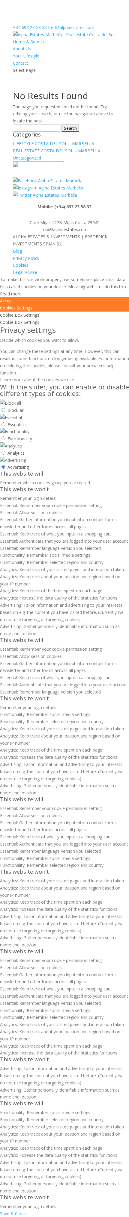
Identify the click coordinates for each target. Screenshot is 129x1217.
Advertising (18, 467)
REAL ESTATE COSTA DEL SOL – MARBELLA (56, 151)
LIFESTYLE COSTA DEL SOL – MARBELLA (53, 143)
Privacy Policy (26, 258)
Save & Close (13, 1213)
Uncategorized (27, 158)
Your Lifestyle (26, 56)
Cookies (20, 265)
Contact (20, 63)
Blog (17, 251)
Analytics (16, 453)
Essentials (17, 424)
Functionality (20, 438)
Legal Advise (25, 272)
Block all (16, 410)
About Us (22, 48)
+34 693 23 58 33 (30, 27)
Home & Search (28, 42)
